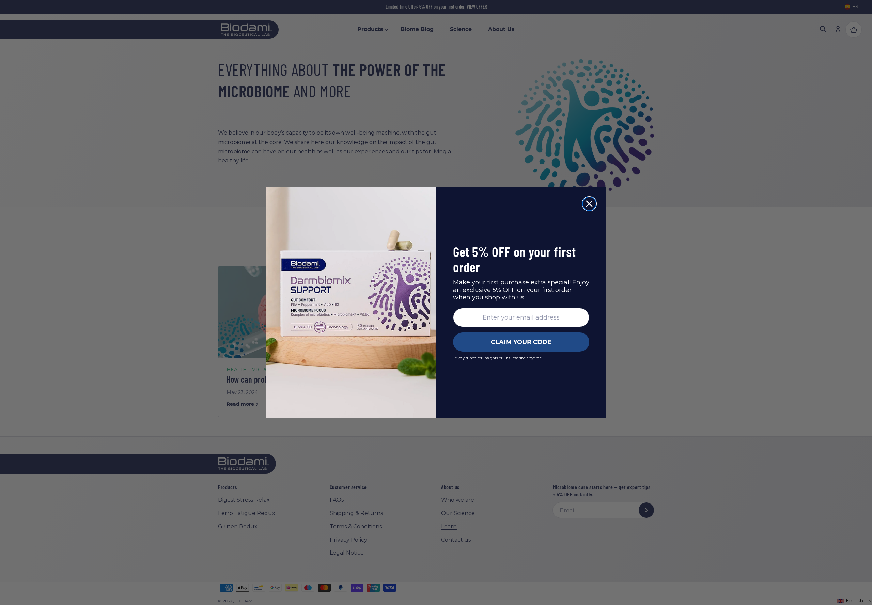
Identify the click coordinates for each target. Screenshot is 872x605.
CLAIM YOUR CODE (521, 342)
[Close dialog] (589, 204)
